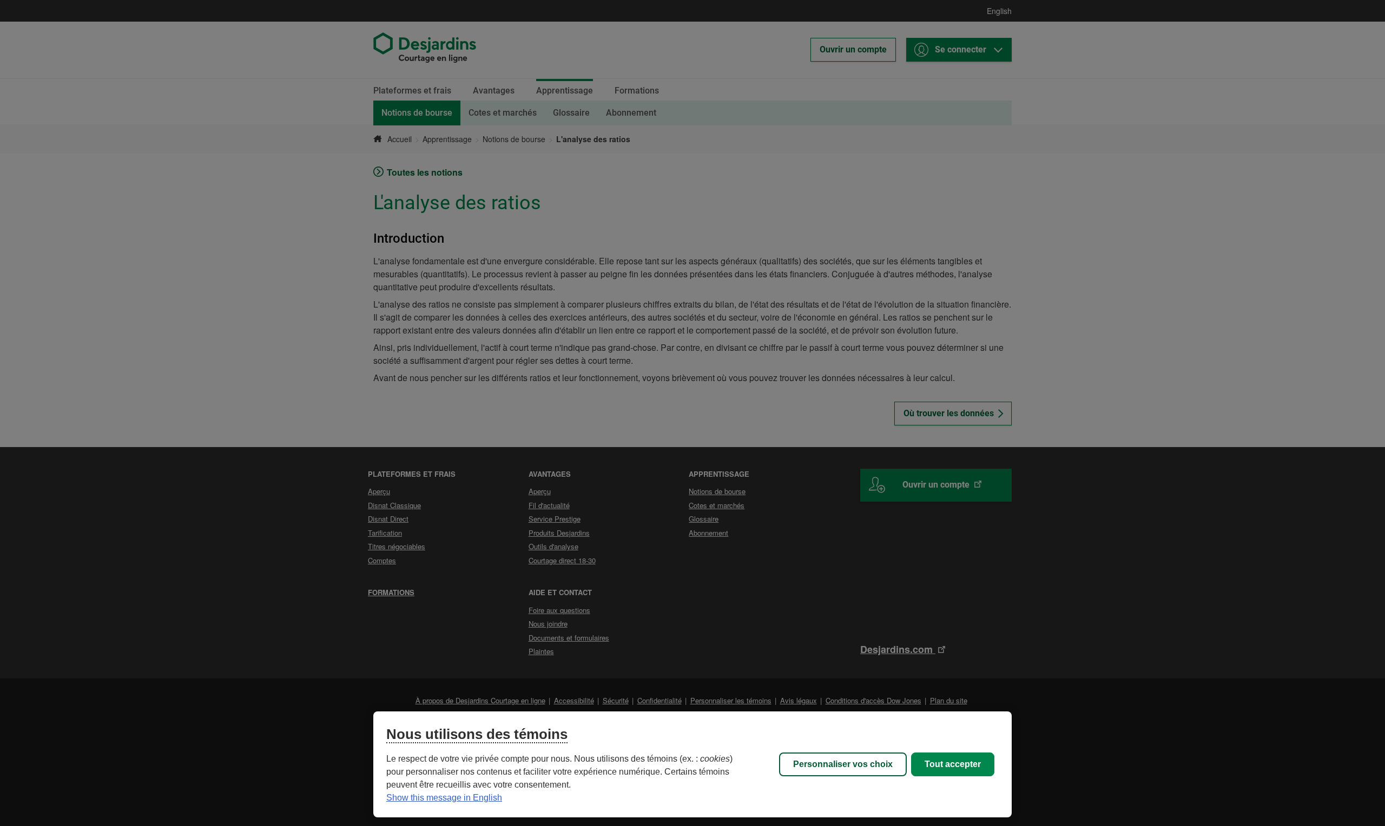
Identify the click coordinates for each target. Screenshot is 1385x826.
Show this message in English (444, 797)
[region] (692, 764)
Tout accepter (953, 764)
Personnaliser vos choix (843, 764)
